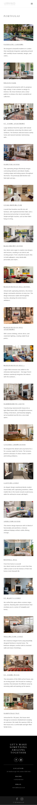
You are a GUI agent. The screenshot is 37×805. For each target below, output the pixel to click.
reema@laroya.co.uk (18, 787)
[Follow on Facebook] (16, 760)
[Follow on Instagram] (21, 760)
